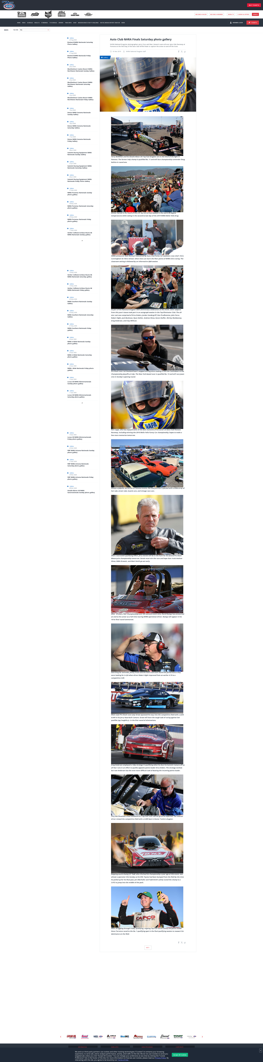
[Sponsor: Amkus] (84, 1036)
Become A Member (216, 14)
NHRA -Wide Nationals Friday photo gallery (80, 369)
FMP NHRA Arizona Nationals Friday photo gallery (80, 478)
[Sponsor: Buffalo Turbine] (111, 1036)
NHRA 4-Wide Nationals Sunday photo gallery (79, 343)
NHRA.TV (231, 14)
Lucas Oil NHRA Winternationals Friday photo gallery (79, 438)
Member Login (238, 23)
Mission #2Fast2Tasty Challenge (88, 22)
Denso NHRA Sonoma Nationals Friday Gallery (79, 140)
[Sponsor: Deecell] (138, 1036)
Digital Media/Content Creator (110, 22)
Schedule (30, 22)
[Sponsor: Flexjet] (165, 1036)
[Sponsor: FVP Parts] (178, 1036)
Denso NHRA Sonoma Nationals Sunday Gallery (79, 113)
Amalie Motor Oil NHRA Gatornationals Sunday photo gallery (81, 491)
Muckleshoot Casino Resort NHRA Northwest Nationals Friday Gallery (80, 99)
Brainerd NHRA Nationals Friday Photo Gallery (79, 57)
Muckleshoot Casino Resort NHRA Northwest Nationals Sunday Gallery (80, 70)
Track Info (68, 22)
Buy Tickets (254, 5)
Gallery (72, 38)
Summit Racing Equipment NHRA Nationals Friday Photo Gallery (79, 180)
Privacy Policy (160, 1058)
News (18, 22)
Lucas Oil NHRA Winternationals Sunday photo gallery (79, 383)
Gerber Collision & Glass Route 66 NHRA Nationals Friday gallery (79, 289)
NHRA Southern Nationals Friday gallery (79, 329)
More (123, 22)
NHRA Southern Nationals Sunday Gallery (79, 302)
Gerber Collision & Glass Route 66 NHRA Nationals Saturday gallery (79, 276)
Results (37, 22)
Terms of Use (123, 1060)
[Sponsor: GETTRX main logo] (191, 1036)
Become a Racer (201, 14)
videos (255, 14)
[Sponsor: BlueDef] (98, 1036)
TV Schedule (53, 22)
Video (23, 22)
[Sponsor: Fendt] (151, 1036)
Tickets (254, 23)
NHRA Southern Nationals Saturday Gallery (80, 316)
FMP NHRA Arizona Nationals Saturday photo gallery (78, 465)
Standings (44, 22)
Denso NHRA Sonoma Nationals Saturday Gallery (79, 127)
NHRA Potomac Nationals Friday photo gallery (79, 220)
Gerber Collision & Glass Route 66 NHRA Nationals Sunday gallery (79, 234)
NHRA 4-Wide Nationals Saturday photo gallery (79, 356)
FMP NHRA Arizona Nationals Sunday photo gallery (80, 451)
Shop (74, 22)
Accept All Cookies (179, 1055)
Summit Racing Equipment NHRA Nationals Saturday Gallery (79, 167)
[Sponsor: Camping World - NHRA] (71, 1036)
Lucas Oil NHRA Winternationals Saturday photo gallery (79, 396)
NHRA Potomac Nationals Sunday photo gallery (79, 194)
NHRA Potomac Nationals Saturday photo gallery (80, 207)
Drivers (61, 22)
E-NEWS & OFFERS (243, 14)
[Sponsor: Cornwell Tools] (124, 1036)
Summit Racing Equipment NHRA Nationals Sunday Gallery (79, 154)
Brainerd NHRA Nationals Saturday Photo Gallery (80, 43)
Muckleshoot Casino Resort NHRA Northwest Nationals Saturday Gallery (79, 84)
